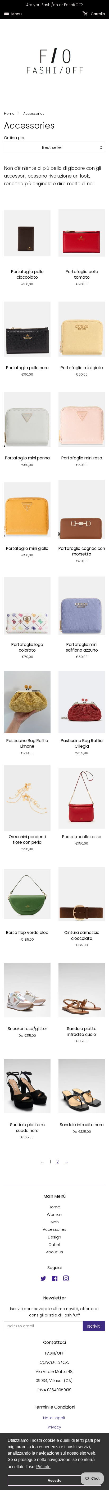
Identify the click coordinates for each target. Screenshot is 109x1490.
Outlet (54, 1244)
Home (9, 113)
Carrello (97, 13)
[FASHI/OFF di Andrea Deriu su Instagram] (66, 1279)
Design (54, 1237)
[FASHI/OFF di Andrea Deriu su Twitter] (43, 1279)
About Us (54, 1252)
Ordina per (14, 138)
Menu (16, 13)
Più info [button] (43, 1466)
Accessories (54, 1229)
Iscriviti (94, 1326)
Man (55, 1222)
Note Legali (54, 1418)
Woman (54, 1214)
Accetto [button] (55, 1480)
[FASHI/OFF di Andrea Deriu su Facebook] (55, 1279)
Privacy (54, 1427)
